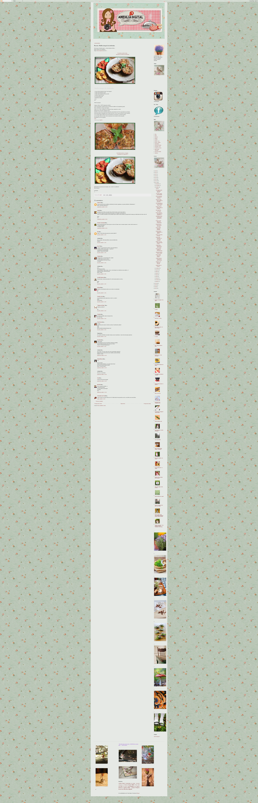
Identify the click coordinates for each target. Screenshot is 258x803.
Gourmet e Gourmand (101, 222)
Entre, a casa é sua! (158, 393)
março (157, 278)
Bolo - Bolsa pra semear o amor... (158, 346)
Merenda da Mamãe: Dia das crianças (159, 253)
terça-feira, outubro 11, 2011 (101, 234)
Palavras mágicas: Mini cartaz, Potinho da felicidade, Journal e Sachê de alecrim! (159, 515)
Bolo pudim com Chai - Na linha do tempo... (159, 327)
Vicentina (99, 314)
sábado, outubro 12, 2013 (101, 398)
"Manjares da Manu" (101, 305)
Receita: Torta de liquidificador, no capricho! (159, 232)
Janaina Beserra (100, 359)
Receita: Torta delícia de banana (159, 235)
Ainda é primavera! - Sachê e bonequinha (159, 430)
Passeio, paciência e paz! (158, 421)
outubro (157, 187)
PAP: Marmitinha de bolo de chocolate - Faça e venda (159, 204)
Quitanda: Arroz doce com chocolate (158, 262)
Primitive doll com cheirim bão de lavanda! (159, 477)
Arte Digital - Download (135, 783)
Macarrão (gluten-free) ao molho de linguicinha (159, 200)
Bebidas (156, 138)
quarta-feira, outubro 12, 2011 (102, 355)
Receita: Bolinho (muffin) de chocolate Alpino (159, 249)
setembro (157, 268)
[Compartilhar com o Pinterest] (111, 195)
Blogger (138, 793)
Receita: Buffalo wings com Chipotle (158, 255)
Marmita (135, 786)
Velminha (99, 256)
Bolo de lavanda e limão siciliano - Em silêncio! (158, 449)
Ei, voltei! (156, 336)
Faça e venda (127, 786)
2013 (156, 179)
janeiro (157, 281)
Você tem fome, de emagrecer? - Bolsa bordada (159, 412)
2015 (156, 175)
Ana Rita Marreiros (100, 277)
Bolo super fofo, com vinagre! (158, 211)
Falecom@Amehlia (158, 151)
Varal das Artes (100, 296)
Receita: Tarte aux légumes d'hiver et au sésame (159, 207)
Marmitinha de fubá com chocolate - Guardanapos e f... (159, 218)
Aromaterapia (128, 783)
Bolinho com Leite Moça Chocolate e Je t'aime (159, 242)
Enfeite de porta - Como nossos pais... (158, 355)
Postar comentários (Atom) (101, 405)
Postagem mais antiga (147, 403)
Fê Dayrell (99, 287)
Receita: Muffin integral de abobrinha (158, 228)
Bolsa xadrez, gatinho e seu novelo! (159, 458)
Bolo (133, 785)
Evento (124, 786)
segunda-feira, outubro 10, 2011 (102, 206)
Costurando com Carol (101, 395)
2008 (156, 286)
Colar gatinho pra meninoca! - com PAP (159, 374)
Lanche (132, 786)
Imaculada (99, 339)
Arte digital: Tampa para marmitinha (159, 194)
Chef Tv (101, 120)
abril (157, 276)
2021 (156, 172)
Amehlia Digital (122, 783)
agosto (157, 269)
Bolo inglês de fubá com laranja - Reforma (159, 191)
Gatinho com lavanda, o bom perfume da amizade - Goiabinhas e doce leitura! (159, 526)
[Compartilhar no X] (108, 195)
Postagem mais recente (98, 403)
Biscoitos (156, 136)
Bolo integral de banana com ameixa (159, 365)
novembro (157, 185)
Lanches (156, 139)
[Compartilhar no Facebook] (110, 195)
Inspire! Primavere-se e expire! (159, 496)
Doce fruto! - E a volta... (158, 318)
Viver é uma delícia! (158, 439)
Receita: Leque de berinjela (158, 266)
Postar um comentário (99, 401)
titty (98, 231)
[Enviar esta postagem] (104, 194)
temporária (101, 50)
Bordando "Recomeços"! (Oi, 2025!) (159, 300)
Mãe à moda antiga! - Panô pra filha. (159, 487)
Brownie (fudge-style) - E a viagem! (159, 468)
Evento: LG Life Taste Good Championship (159, 221)
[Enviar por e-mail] (106, 195)
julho (157, 271)
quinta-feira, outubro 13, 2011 (102, 392)
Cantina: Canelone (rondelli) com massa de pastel (159, 259)
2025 (156, 170)
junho (157, 273)
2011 (156, 182)
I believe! (157, 188)
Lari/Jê (98, 210)
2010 (156, 283)
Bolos (156, 135)
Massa (138, 786)
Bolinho (129, 784)
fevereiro (157, 279)
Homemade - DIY (158, 146)
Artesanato (120, 784)
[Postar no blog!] (107, 195)
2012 (156, 180)
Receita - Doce (157, 141)
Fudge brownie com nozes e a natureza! (159, 384)
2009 (156, 284)
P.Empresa (137, 787)
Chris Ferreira (99, 322)
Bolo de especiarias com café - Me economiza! (159, 197)
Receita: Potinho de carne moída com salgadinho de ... (159, 213)
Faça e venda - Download (157, 150)
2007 (156, 288)
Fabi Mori (99, 384)
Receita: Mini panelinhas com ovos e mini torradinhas (159, 239)
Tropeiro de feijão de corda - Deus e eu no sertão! (159, 505)
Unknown (99, 202)
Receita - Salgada (157, 142)
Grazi (98, 378)
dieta (98, 50)
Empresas (156, 152)
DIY (121, 786)
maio (157, 274)
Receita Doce (121, 789)
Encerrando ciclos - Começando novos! (157, 402)
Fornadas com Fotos (158, 147)
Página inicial (123, 403)
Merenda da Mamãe (158, 145)
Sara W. (98, 246)
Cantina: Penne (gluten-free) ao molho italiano (159, 246)
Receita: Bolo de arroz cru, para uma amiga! (158, 225)
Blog (155, 134)
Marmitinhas (157, 143)
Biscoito (126, 784)
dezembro (157, 183)
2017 (156, 174)
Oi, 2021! (156, 309)
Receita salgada (128, 789)
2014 (156, 177)
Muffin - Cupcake (131, 787)
